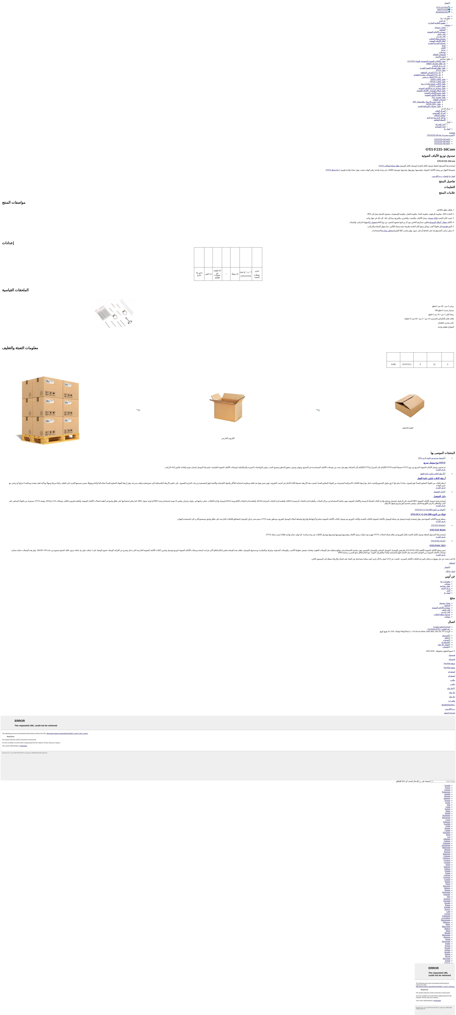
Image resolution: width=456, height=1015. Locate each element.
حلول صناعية (445, 586)
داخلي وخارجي (387, 231)
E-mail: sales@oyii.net (441, 627)
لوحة (444, 45)
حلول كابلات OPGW (438, 82)
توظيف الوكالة (440, 115)
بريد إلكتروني (437, 176)
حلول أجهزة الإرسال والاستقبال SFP (427, 102)
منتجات (447, 25)
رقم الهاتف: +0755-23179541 (439, 629)
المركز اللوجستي (439, 113)
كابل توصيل (432, 218)
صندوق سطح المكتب (437, 39)
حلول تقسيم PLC (439, 97)
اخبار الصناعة (440, 127)
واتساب (445, 176)
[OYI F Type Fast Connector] (432, 458)
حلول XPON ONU (433, 104)
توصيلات (442, 52)
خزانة (443, 50)
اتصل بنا (447, 129)
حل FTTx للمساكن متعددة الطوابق (427, 75)
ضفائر (444, 222)
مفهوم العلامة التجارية (437, 23)
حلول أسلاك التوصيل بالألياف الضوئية (431, 91)
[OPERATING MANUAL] (439, 492)
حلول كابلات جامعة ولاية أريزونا (433, 84)
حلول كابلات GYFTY (437, 86)
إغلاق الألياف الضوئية (437, 41)
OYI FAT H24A (438, 530)
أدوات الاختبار (440, 57)
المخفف (442, 30)
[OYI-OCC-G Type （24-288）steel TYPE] (430, 510)
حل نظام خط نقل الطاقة (436, 64)
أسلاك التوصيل (435, 222)
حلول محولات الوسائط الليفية (429, 106)
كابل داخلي (441, 34)
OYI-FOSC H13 (438, 545)
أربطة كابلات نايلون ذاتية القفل (431, 478)
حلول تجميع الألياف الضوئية (435, 93)
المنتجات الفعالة (439, 55)
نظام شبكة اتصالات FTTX (389, 166)
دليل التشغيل (439, 496)
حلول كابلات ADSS (438, 79)
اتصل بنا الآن (450, 571)
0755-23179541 (442, 7)
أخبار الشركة (440, 124)
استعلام (452, 563)
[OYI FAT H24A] (438, 525)
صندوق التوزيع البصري (437, 43)
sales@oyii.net (442, 10)
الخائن (443, 48)
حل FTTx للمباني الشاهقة (431, 73)
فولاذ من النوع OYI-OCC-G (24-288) (428, 514)
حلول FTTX (441, 70)
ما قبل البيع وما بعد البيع (436, 118)
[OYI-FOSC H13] (438, 541)
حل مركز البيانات (439, 66)
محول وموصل (440, 27)
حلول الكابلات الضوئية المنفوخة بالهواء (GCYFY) (426, 61)
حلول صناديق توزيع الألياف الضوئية (432, 88)
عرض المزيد (441, 470)
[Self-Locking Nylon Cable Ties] (433, 474)
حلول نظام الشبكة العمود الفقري (433, 68)
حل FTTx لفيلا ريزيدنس (431, 77)
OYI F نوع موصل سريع (435, 462)
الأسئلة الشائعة (440, 120)
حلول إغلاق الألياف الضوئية (435, 95)
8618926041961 (442, 12)
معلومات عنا (445, 582)
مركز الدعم (445, 588)
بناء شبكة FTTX (332, 170)
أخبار (448, 122)
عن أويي (442, 21)
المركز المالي (440, 111)
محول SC (372, 222)
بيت (448, 16)
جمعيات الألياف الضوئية (436, 32)
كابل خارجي (441, 36)
